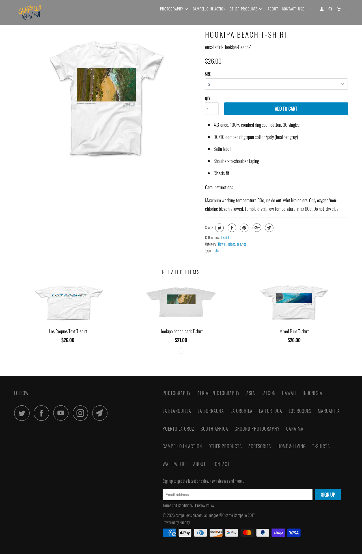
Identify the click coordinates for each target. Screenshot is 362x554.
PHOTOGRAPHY (172, 9)
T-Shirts (321, 446)
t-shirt (216, 250)
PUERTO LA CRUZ (178, 428)
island (231, 244)
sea (239, 244)
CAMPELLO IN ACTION (209, 9)
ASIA (250, 393)
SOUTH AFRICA (214, 428)
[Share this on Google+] (256, 228)
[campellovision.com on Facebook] (43, 413)
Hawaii (222, 244)
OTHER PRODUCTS (244, 9)
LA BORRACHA (211, 410)
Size (207, 74)
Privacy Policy (205, 505)
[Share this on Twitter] (219, 228)
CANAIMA (294, 428)
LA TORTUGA (270, 410)
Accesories (259, 446)
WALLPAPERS (175, 464)
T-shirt (225, 237)
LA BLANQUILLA (177, 410)
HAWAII (289, 393)
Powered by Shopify (176, 522)
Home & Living (291, 446)
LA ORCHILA (241, 410)
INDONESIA (312, 393)
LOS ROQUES (300, 410)
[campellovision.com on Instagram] (82, 413)
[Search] (331, 9)
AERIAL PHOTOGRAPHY (218, 393)
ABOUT (273, 9)
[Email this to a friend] (268, 228)
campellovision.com (189, 515)
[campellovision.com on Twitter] (23, 413)
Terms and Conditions (178, 505)
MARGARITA (329, 410)
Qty (207, 98)
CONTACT (289, 9)
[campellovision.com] (43, 12)
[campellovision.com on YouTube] (62, 413)
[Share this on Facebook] (231, 228)
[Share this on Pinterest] (244, 228)
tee (244, 244)
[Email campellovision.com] (101, 413)
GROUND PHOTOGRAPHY (257, 428)
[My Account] (322, 9)
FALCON (268, 393)
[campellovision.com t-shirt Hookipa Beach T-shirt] (106, 98)
